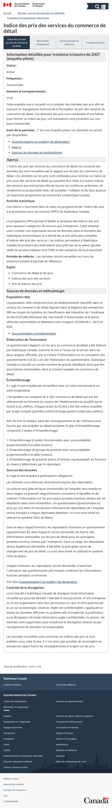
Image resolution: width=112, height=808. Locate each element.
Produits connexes (95, 42)
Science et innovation (66, 738)
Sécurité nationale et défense (18, 761)
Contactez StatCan (12, 684)
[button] (97, 6)
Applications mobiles (14, 784)
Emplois (7, 716)
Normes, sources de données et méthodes (41, 13)
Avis (5, 795)
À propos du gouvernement (69, 701)
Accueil (7, 13)
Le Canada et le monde (67, 727)
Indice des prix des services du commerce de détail (17, 42)
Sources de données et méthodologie (37, 152)
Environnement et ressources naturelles (23, 755)
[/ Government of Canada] (24, 5)
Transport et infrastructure (69, 721)
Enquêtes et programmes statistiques (28, 18)
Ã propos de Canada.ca (15, 790)
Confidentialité (11, 801)
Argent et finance (64, 733)
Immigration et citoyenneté (17, 721)
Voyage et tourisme (13, 727)
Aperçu (16, 147)
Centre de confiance (66, 684)
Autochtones (62, 744)
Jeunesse (60, 755)
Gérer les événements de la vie (71, 761)
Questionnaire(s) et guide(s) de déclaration (41, 142)
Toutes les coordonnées (15, 701)
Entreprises (9, 733)
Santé (6, 744)
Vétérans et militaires (66, 750)
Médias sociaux (11, 778)
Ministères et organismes (16, 707)
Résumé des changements (43, 42)
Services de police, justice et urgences (74, 716)
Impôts (7, 750)
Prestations (9, 738)
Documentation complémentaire (34, 333)
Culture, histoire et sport (16, 767)
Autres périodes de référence (69, 42)
